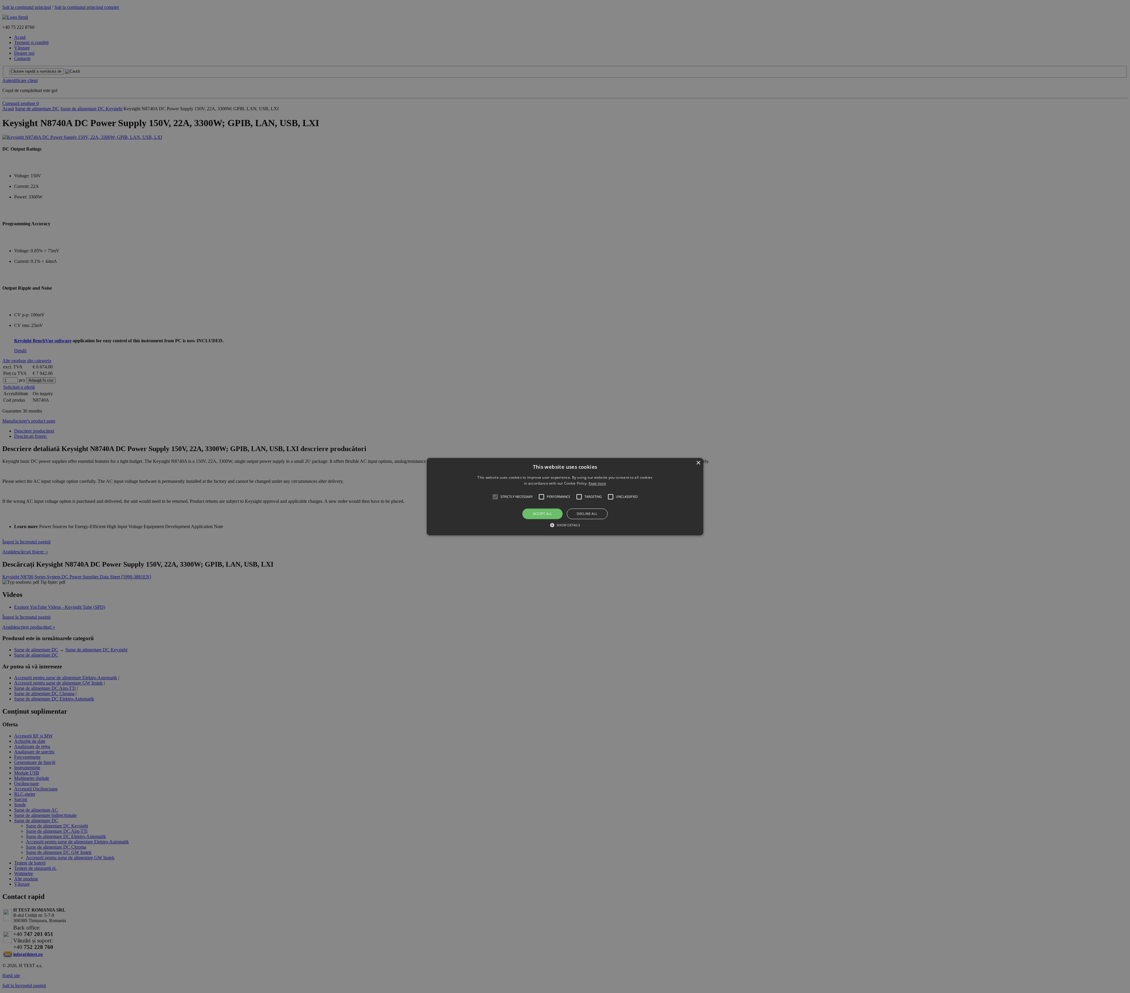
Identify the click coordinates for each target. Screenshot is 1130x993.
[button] (565, 496)
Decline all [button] (587, 514)
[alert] (565, 496)
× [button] (698, 463)
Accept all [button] (542, 514)
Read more (597, 483)
